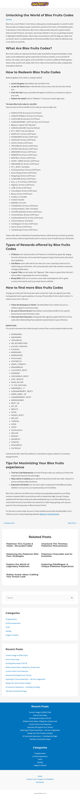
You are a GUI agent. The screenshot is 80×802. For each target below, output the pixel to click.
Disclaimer (40, 782)
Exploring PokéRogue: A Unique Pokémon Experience (57, 565)
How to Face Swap (12, 659)
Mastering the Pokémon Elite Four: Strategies (22, 555)
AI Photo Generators (13, 623)
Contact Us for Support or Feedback (40, 779)
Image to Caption (12, 635)
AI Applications (11, 619)
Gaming (8, 19)
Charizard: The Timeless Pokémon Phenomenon (54, 545)
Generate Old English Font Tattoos (18, 675)
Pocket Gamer (53, 514)
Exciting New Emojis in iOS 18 (16, 663)
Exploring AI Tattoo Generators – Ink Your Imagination (25, 679)
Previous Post (8, 523)
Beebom (43, 514)
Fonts (8, 627)
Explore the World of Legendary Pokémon (17, 565)
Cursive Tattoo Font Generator (17, 671)
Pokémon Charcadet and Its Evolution (56, 555)
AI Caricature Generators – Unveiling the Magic (23, 687)
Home (40, 776)
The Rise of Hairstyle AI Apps (16, 691)
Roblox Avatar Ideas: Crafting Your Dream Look (22, 575)
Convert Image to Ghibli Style (17, 655)
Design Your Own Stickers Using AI (18, 683)
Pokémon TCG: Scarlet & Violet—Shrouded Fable (19, 545)
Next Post (73, 523)
